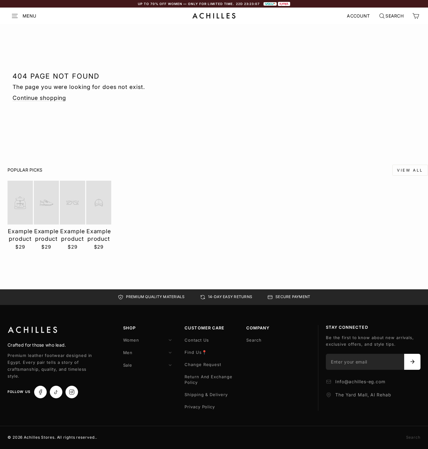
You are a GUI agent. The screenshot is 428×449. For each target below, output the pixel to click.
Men (128, 352)
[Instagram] (71, 392)
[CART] (415, 16)
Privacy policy (200, 406)
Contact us (197, 340)
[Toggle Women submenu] (170, 340)
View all (410, 170)
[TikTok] (56, 392)
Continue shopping (39, 98)
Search (253, 340)
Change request (203, 364)
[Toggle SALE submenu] (170, 365)
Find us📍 (196, 352)
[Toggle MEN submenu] (170, 352)
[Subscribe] (412, 362)
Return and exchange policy (208, 379)
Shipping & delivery (206, 394)
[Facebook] (40, 392)
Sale (128, 365)
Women (131, 340)
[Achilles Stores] (33, 330)
